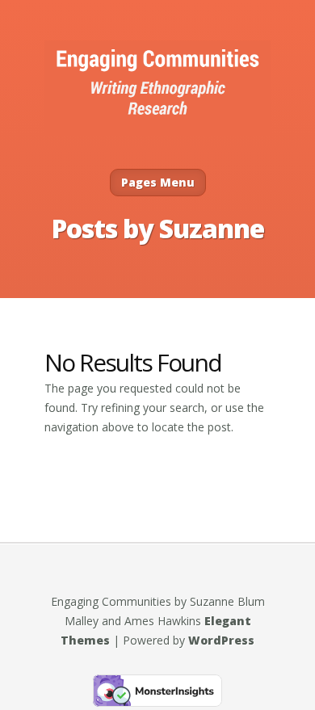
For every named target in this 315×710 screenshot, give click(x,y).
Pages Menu (158, 182)
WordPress (221, 640)
